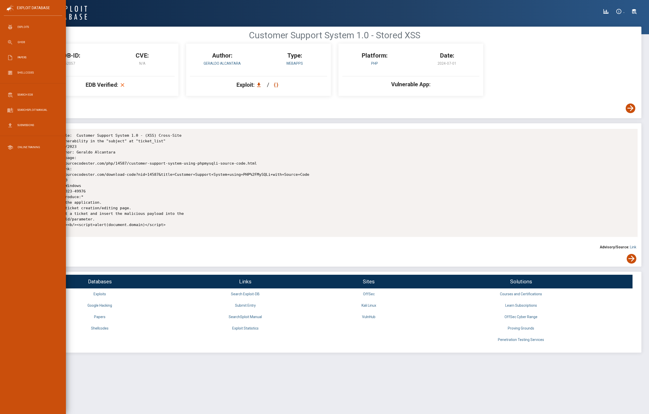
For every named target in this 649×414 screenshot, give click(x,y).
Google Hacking (99, 305)
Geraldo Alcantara (222, 63)
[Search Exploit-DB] (634, 12)
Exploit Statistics (245, 328)
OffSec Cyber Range (520, 317)
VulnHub (368, 317)
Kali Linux (369, 305)
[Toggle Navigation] (33, 12)
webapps (294, 63)
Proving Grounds (521, 328)
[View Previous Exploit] (39, 108)
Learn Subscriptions (521, 305)
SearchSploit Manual (245, 317)
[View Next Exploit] (630, 108)
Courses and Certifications (521, 294)
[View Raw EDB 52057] (276, 85)
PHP (374, 63)
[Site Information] (620, 12)
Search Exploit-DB (245, 294)
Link (633, 247)
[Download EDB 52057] (260, 85)
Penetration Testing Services (521, 340)
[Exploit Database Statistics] (606, 12)
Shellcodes (100, 328)
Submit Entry (245, 305)
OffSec (369, 294)
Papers (99, 317)
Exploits (100, 294)
